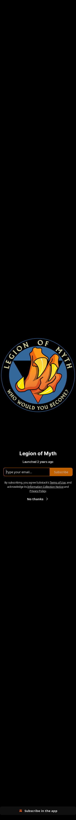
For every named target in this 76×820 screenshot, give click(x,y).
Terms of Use (58, 482)
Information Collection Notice (45, 487)
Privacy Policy (38, 491)
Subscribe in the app (40, 811)
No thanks (35, 499)
